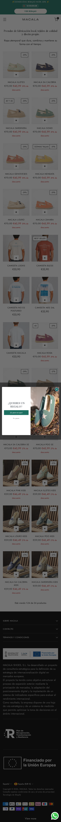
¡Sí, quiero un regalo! (16, 412)
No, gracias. (16, 418)
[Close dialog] (56, 389)
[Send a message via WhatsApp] (54, 815)
